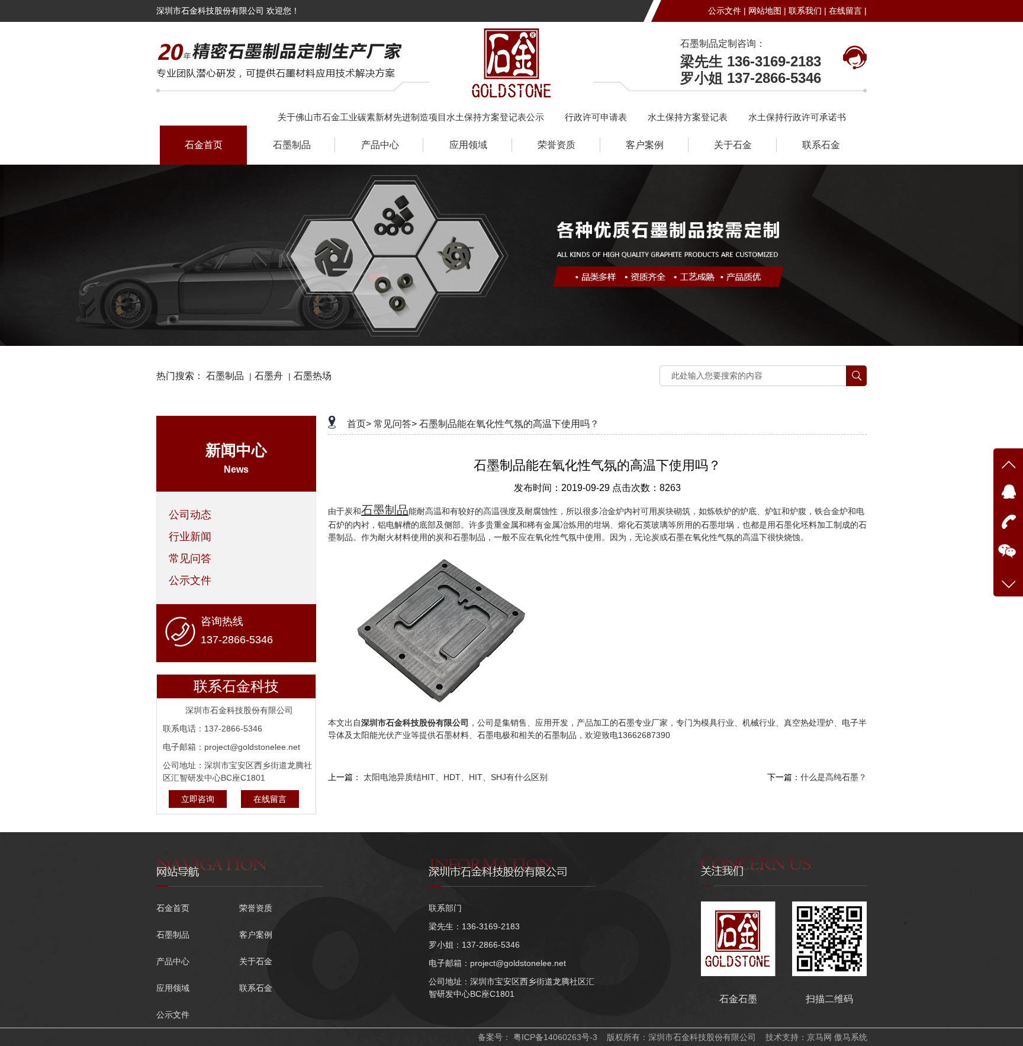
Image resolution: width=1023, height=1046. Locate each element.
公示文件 (190, 580)
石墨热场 (313, 376)
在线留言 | (848, 10)
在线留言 (270, 799)
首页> (359, 424)
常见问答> (395, 424)
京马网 (819, 1037)
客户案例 (645, 145)
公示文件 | (727, 10)
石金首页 (204, 145)
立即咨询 (197, 799)
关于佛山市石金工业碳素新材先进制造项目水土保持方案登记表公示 (411, 117)
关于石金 (733, 145)
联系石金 (821, 145)
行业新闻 (190, 537)
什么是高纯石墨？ (833, 777)
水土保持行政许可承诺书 (797, 117)
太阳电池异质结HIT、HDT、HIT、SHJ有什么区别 (455, 777)
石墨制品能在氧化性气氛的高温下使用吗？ (509, 424)
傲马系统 (850, 1037)
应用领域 (468, 145)
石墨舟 (269, 376)
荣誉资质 (556, 145)
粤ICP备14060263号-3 (554, 1037)
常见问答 (190, 558)
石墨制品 (292, 145)
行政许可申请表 (596, 117)
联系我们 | (807, 10)
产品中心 (380, 145)
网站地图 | (767, 10)
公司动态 (190, 515)
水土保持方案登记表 (688, 117)
